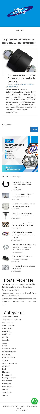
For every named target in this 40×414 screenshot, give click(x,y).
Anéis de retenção (9, 326)
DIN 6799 (6, 355)
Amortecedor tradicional (11, 320)
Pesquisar (6, 125)
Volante (5, 395)
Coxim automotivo (9, 349)
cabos (4, 343)
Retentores (6, 384)
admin (17, 84)
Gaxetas (5, 360)
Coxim (4, 346)
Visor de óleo (7, 392)
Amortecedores (8, 323)
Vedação (5, 390)
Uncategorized (8, 387)
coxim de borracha (12, 86)
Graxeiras (5, 366)
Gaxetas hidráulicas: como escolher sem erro (19, 299)
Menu (21, 30)
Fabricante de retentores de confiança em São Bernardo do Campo (23, 234)
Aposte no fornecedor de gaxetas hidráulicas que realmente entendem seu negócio (24, 247)
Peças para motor (9, 378)
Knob (4, 369)
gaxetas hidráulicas (9, 363)
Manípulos (6, 372)
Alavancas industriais (10, 317)
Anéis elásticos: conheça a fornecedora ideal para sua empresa (22, 184)
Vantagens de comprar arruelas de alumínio (18, 284)
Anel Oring (6, 334)
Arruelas (5, 337)
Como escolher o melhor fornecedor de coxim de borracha (22, 78)
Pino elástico (7, 381)
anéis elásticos (7, 328)
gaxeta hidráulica (8, 357)
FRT (25, 410)
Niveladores (6, 375)
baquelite (5, 340)
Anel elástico (7, 331)
